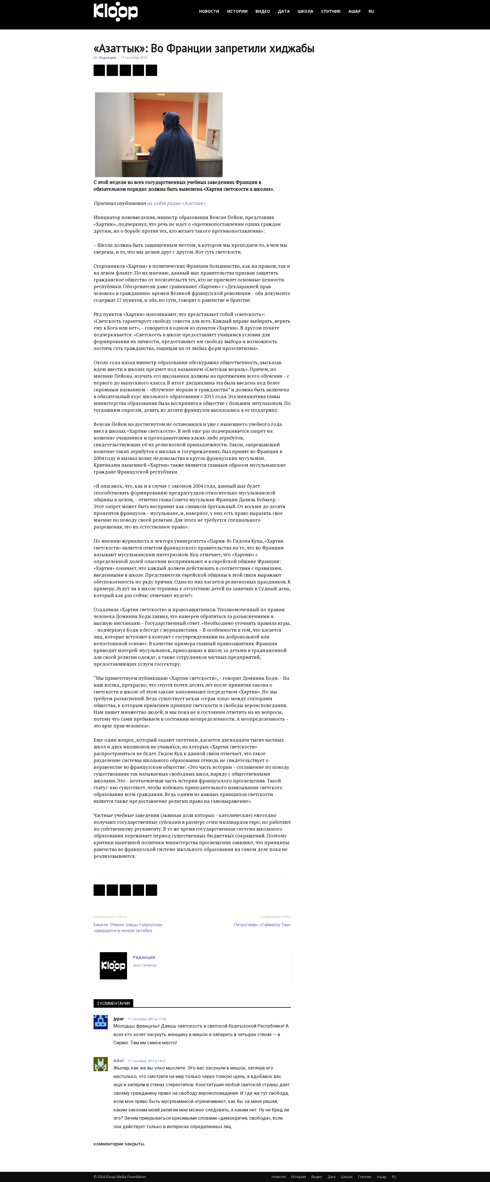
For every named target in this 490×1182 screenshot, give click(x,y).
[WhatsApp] (151, 70)
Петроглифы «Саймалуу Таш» (262, 924)
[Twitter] (112, 70)
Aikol (118, 1060)
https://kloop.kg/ (145, 965)
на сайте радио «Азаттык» (176, 203)
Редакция (107, 57)
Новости (209, 11)
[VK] (125, 70)
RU (371, 11)
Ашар (355, 11)
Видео (262, 11)
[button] (389, 11)
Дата (284, 11)
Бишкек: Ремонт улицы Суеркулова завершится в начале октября (128, 927)
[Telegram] (138, 70)
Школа (305, 11)
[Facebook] (99, 70)
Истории (237, 11)
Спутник (331, 11)
